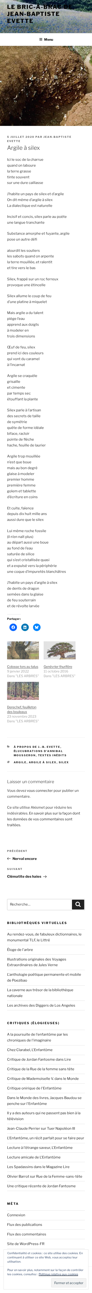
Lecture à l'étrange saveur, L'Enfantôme (40, 1148)
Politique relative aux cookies (58, 1274)
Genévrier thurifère (58, 666)
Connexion (16, 1215)
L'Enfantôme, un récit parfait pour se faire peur (45, 1138)
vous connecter (40, 791)
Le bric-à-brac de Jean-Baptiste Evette (40, 14)
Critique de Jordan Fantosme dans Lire (39, 1059)
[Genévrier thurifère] (59, 650)
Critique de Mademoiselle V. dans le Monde (43, 1079)
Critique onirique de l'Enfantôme (34, 1088)
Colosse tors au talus (22, 666)
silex (64, 762)
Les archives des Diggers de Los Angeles (41, 1005)
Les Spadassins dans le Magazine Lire (38, 1167)
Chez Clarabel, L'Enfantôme (30, 1050)
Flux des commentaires (26, 1234)
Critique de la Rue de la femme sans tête (40, 1069)
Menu (48, 39)
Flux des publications (24, 1225)
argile (20, 762)
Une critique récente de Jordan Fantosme (41, 1186)
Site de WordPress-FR (25, 1244)
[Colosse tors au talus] (23, 650)
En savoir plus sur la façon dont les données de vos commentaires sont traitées (43, 819)
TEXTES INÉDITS (52, 755)
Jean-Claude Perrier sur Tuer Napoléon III (41, 1128)
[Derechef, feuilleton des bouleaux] (23, 691)
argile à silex (43, 762)
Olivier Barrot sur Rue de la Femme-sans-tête (44, 1176)
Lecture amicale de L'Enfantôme (34, 1157)
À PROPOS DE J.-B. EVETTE (37, 747)
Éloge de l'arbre (20, 950)
